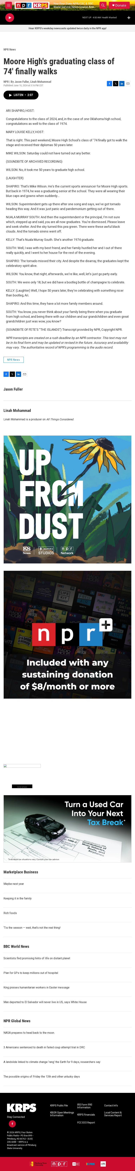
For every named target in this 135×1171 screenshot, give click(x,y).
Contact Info (111, 1105)
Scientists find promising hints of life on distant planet (37, 958)
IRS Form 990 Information (84, 1106)
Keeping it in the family (18, 898)
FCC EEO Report (86, 1122)
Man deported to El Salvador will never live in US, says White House (45, 1002)
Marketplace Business (21, 872)
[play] (9, 18)
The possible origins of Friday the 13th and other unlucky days (42, 1076)
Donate (120, 5)
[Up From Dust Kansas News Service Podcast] (67, 499)
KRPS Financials (86, 1114)
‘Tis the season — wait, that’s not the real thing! (32, 927)
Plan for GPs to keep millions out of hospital (31, 973)
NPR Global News (17, 1021)
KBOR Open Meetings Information (62, 1114)
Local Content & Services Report (113, 1114)
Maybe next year (14, 884)
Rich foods (10, 913)
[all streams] (130, 18)
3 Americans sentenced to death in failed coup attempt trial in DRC (44, 1047)
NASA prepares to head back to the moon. (29, 1032)
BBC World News (16, 946)
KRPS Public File (59, 1105)
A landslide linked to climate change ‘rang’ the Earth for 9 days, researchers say (52, 1062)
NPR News (10, 49)
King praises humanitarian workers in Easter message (36, 987)
